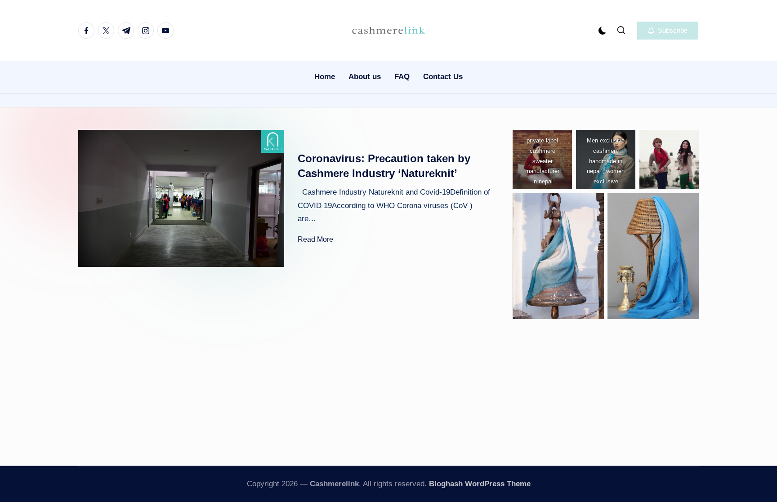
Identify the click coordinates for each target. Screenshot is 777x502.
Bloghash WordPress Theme (480, 484)
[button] (668, 30)
